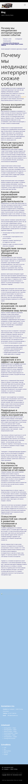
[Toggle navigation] (25, 4)
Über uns (6, 752)
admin (9, 41)
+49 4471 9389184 (12, 713)
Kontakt (6, 754)
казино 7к (23, 97)
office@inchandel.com (13, 715)
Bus (5, 749)
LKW (5, 747)
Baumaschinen (7, 751)
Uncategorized (18, 39)
